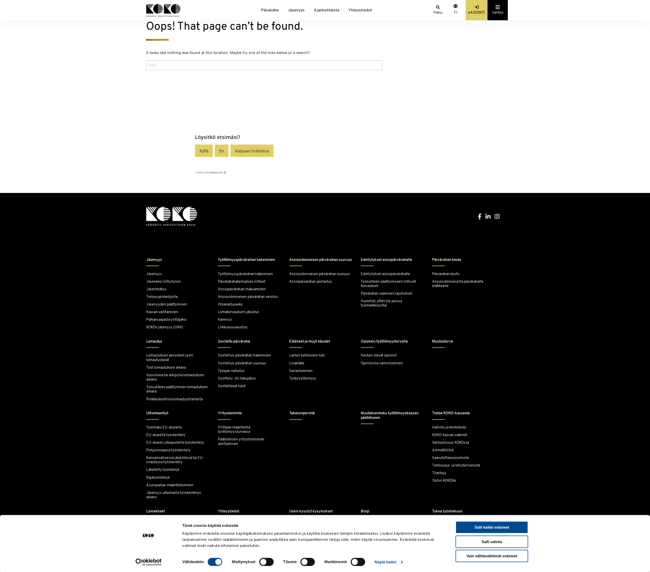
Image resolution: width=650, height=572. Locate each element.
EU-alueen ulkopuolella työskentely (175, 443)
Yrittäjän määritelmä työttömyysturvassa (234, 430)
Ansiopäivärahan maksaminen (242, 289)
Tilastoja (439, 473)
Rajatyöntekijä (157, 478)
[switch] (266, 562)
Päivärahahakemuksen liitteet (241, 282)
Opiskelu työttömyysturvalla (384, 342)
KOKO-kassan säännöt (449, 435)
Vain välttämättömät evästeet (491, 556)
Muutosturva (442, 342)
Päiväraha (270, 10)
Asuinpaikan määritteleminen (169, 485)
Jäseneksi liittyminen (163, 282)
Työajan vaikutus (231, 371)
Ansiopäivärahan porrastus (311, 282)
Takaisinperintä (302, 413)
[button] (204, 151)
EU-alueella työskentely (165, 435)
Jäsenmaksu (156, 289)
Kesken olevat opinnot (379, 356)
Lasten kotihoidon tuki (307, 356)
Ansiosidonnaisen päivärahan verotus (248, 297)
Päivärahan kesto (446, 260)
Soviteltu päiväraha (234, 342)
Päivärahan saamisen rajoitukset (386, 294)
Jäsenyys (296, 10)
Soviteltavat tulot (232, 386)
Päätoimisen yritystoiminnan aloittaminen (241, 442)
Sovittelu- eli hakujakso (237, 379)
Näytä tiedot (385, 562)
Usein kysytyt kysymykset (311, 511)
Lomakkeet (155, 511)
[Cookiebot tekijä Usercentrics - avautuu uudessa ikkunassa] (148, 562)
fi (455, 13)
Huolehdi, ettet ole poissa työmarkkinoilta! (381, 303)
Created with (209, 172)
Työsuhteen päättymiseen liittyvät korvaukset (388, 284)
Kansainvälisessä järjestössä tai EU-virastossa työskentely (175, 460)
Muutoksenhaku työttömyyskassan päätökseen (389, 416)
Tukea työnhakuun (447, 511)
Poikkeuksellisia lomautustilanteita (174, 399)
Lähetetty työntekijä (162, 470)
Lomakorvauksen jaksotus (238, 312)
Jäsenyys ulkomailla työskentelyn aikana (173, 495)
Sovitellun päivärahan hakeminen (244, 356)
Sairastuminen (301, 371)
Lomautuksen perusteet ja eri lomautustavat (169, 358)
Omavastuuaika (230, 305)
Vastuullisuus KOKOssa (450, 443)
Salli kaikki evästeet (492, 527)
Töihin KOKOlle (444, 481)
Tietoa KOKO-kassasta (451, 413)
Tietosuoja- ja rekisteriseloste (456, 466)
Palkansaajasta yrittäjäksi (166, 320)
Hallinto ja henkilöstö (449, 428)
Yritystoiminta (230, 413)
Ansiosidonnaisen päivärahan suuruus (320, 260)
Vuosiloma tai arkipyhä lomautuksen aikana (175, 377)
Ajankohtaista (326, 10)
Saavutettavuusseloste (450, 458)
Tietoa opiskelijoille (162, 297)
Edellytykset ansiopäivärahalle (386, 260)
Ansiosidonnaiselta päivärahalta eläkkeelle (457, 284)
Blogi (365, 511)
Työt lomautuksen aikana (166, 368)
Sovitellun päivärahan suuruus (242, 363)
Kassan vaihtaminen (162, 312)
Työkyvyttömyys (302, 379)
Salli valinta (492, 542)
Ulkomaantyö (157, 413)
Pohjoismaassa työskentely (168, 450)
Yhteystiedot (360, 10)
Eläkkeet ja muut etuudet (309, 342)
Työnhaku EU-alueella (164, 428)
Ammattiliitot (443, 450)
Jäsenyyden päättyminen (166, 305)
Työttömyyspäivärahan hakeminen (246, 260)
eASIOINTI (476, 13)
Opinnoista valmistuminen (382, 363)
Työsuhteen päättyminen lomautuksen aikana (177, 389)
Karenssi (225, 320)
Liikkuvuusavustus (233, 327)
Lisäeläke (296, 363)
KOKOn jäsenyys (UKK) (164, 327)
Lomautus (154, 342)
